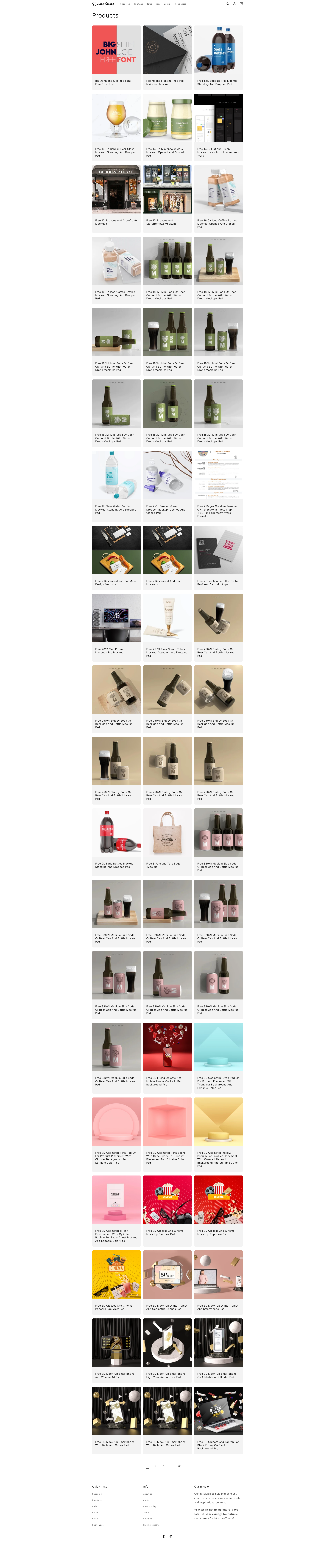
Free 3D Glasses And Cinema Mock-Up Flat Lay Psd (165, 1232)
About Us (147, 1494)
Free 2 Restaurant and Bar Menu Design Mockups (116, 583)
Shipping (147, 1518)
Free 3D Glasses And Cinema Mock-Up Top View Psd (216, 1232)
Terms (146, 1512)
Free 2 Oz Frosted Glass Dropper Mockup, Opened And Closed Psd (165, 509)
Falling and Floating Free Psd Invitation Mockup (165, 82)
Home (95, 1512)
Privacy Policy (149, 1506)
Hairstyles (97, 1500)
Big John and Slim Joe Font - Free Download (114, 82)
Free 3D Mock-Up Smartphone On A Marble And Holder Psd (217, 1375)
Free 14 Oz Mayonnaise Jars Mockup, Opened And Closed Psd (165, 152)
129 (179, 1466)
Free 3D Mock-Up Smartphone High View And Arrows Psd (166, 1375)
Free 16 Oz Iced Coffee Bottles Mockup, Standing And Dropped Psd (115, 295)
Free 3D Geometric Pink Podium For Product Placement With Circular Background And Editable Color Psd (115, 1157)
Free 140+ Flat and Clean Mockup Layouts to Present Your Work (218, 152)
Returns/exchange (152, 1524)
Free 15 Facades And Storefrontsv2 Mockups (161, 222)
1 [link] (147, 1466)
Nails (94, 1506)
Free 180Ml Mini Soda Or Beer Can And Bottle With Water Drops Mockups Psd (165, 295)
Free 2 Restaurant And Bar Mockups (163, 583)
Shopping (97, 1494)
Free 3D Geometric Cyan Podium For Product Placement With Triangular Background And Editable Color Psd (218, 1082)
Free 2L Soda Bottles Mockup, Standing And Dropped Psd (114, 865)
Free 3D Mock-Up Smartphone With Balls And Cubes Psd (115, 1443)
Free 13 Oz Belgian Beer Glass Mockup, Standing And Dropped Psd (115, 152)
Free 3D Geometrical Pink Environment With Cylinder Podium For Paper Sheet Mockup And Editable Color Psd (116, 1235)
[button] (228, 4)
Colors (95, 1518)
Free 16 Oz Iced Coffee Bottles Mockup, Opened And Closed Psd (217, 224)
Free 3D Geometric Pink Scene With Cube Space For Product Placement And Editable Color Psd (166, 1157)
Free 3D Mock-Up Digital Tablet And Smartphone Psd (217, 1307)
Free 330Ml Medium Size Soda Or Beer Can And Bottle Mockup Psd (218, 867)
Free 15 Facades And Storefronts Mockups (116, 222)
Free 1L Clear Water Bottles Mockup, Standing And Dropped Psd (115, 509)
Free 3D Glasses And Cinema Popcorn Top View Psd (114, 1307)
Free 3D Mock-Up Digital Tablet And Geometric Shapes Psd (166, 1307)
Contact (147, 1500)
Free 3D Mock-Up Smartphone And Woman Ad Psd (115, 1375)
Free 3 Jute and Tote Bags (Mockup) (163, 865)
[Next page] (188, 1466)
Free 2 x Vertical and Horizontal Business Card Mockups (217, 583)
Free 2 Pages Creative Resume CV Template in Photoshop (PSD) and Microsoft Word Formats (217, 511)
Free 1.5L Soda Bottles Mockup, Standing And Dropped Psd (217, 82)
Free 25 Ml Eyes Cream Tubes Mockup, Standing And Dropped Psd (166, 652)
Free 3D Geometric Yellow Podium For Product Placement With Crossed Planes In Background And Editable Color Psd (217, 1159)
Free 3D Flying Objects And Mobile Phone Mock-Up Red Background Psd (164, 1081)
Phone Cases (98, 1524)
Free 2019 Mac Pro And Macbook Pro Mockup (110, 651)
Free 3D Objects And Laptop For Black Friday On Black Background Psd (218, 1445)
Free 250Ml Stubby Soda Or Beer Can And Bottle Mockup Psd (216, 652)
